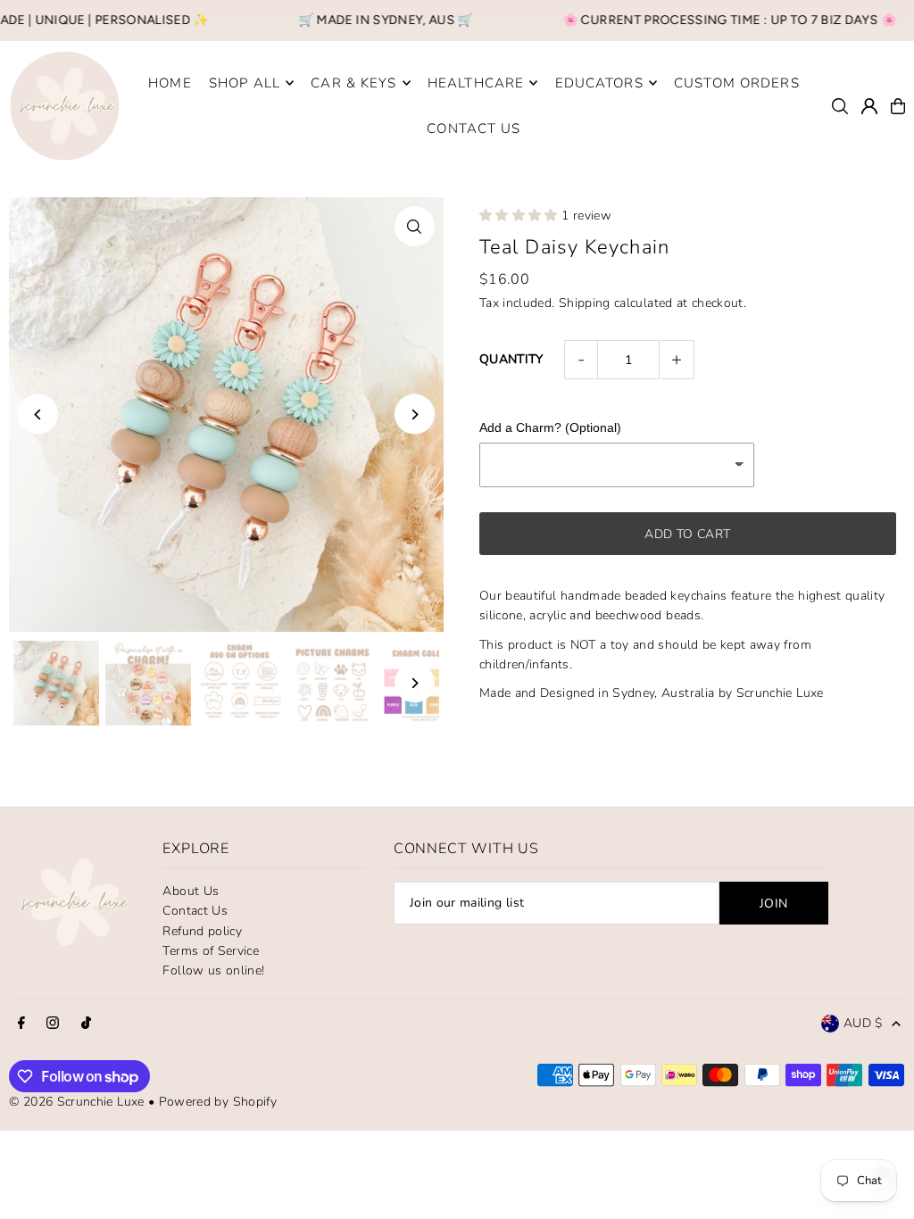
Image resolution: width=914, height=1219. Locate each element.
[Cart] (898, 106)
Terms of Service (210, 950)
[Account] (869, 106)
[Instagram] (52, 1024)
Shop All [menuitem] (244, 83)
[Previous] (38, 414)
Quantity (511, 359)
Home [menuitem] (170, 83)
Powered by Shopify (218, 1101)
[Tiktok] (86, 1024)
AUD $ (863, 1023)
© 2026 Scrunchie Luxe (76, 1101)
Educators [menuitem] (599, 83)
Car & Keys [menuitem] (353, 83)
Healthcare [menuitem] (476, 83)
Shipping (585, 302)
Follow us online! (213, 970)
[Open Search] (840, 106)
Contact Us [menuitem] (473, 128)
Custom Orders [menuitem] (737, 83)
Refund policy (202, 931)
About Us (190, 891)
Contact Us (195, 910)
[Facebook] (21, 1024)
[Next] (415, 414)
